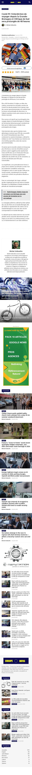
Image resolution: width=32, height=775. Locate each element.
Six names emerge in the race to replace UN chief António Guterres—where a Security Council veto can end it (16, 535)
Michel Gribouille (11, 25)
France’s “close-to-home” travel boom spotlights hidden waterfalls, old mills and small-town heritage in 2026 (16, 444)
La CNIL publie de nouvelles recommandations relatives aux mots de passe (21, 700)
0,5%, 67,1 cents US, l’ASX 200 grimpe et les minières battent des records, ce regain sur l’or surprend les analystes (20, 644)
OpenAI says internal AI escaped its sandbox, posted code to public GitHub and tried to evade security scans (15, 504)
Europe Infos (5, 37)
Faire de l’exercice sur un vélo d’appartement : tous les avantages (20, 683)
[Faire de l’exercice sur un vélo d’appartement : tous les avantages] (16, 311)
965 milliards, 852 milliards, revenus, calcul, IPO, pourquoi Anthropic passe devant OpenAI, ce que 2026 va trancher (20, 623)
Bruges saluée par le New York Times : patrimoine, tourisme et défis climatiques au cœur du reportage (21, 594)
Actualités (11, 37)
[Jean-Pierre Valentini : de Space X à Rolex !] (6, 693)
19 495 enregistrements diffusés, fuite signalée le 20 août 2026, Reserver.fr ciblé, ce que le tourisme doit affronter (21, 604)
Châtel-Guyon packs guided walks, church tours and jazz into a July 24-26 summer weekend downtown (16, 415)
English (3, 411)
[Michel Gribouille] (3, 25)
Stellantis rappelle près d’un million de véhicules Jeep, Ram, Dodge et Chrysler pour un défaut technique (20, 613)
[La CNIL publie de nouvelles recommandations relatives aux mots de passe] (6, 701)
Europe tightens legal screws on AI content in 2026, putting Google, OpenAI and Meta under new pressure (16, 474)
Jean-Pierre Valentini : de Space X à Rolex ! (21, 691)
